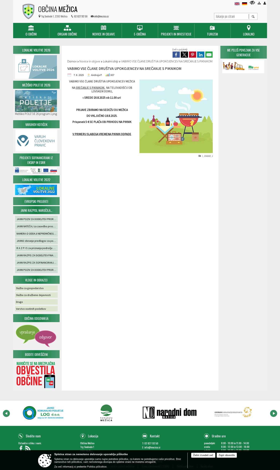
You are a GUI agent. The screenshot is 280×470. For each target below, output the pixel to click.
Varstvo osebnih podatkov (31, 308)
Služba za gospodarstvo (30, 288)
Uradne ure (219, 436)
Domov (72, 61)
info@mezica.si (101, 16)
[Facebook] (21, 449)
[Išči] (253, 16)
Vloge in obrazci (36, 280)
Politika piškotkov (96, 466)
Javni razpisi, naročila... (36, 210)
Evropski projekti (36, 201)
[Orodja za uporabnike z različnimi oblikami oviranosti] (252, 3)
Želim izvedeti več (203, 455)
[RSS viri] (28, 449)
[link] (176, 55)
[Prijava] (264, 3)
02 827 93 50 (80, 16)
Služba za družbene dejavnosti (33, 295)
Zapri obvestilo (227, 455)
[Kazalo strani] (259, 3)
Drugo (19, 302)
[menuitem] (31, 31)
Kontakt (155, 436)
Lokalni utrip (110, 61)
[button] (6, 413)
